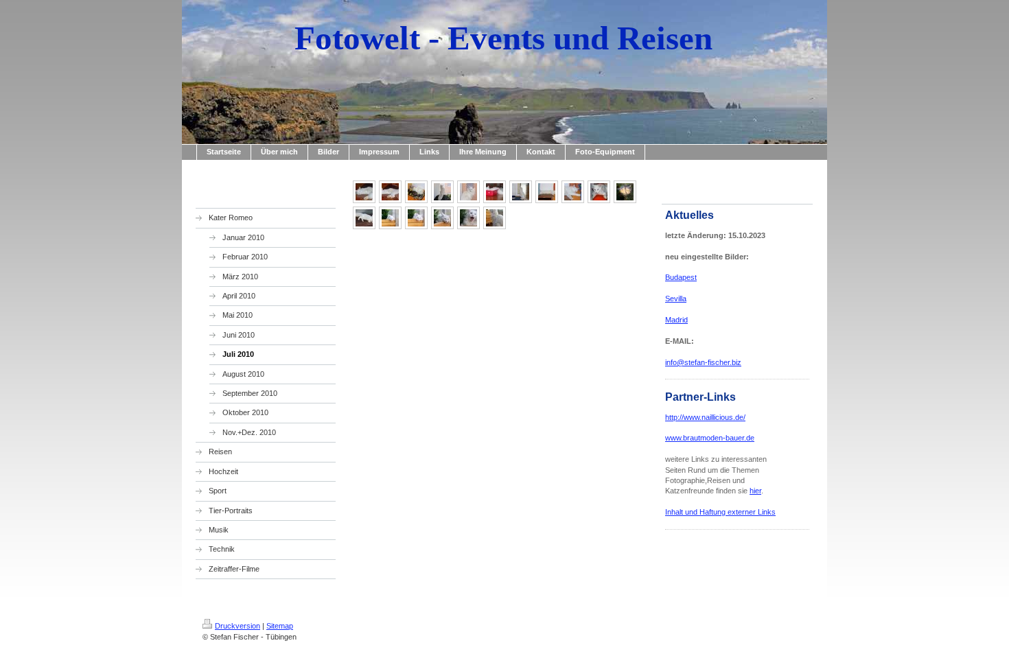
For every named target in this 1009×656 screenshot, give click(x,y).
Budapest (681, 277)
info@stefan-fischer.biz (703, 362)
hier (755, 491)
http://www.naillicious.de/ (705, 417)
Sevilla (675, 298)
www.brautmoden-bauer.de (709, 438)
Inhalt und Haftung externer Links (720, 512)
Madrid (676, 320)
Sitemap (279, 626)
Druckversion (237, 626)
